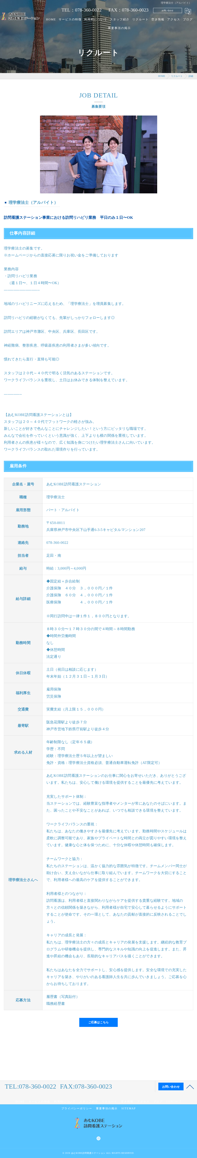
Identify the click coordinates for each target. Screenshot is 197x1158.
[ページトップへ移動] (190, 1086)
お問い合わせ (167, 10)
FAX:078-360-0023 (86, 1086)
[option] (98, 154)
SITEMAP (128, 1108)
